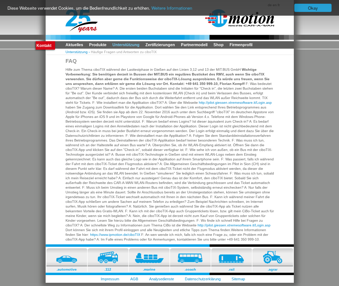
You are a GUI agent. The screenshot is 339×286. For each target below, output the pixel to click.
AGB (134, 279)
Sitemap (238, 279)
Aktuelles (74, 45)
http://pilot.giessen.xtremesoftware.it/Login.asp (235, 103)
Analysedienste (161, 279)
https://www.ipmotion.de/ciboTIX (115, 235)
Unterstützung (125, 45)
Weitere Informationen (171, 8)
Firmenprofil (241, 45)
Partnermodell (194, 45)
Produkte (97, 45)
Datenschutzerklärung (203, 279)
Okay (313, 8)
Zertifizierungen (160, 45)
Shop (218, 45)
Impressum (110, 279)
